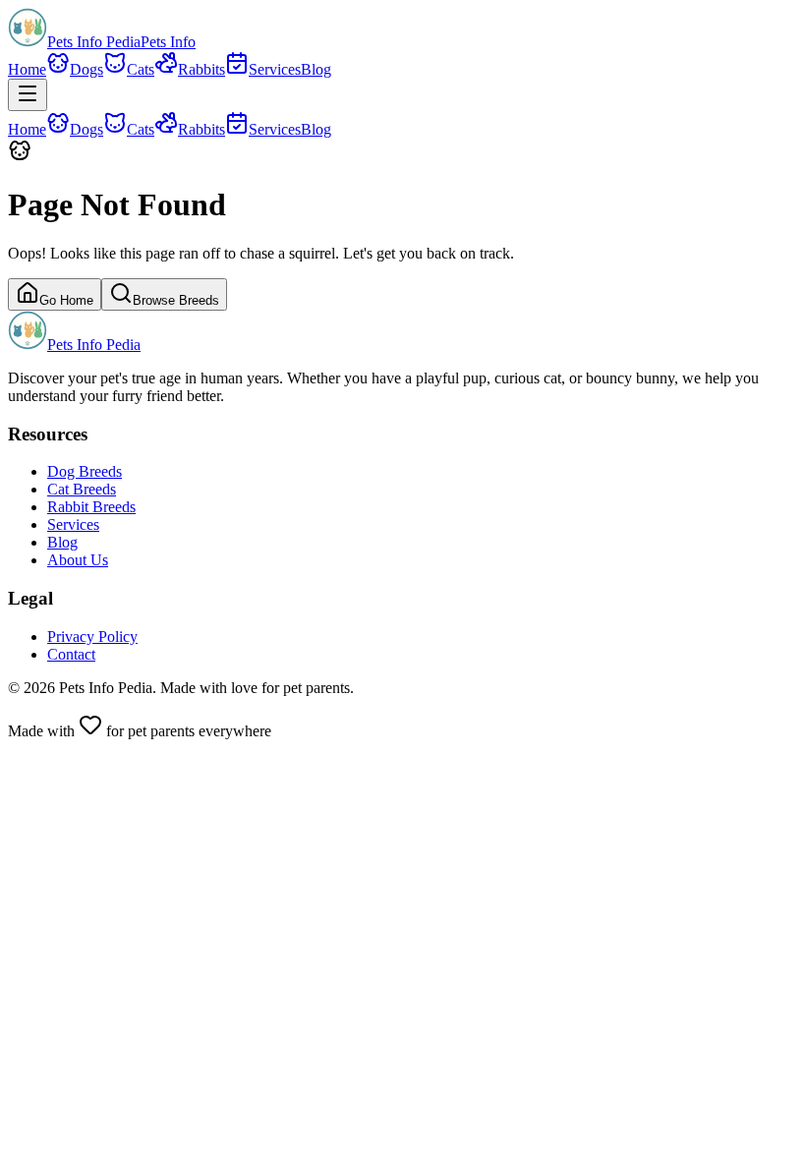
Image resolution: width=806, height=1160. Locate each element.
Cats (140, 69)
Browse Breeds (176, 300)
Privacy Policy (92, 636)
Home (27, 69)
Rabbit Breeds (91, 506)
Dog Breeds (84, 471)
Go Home (66, 300)
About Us (77, 559)
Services (275, 69)
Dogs (86, 69)
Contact (71, 654)
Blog (316, 69)
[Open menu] (27, 95)
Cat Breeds (81, 489)
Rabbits (201, 69)
